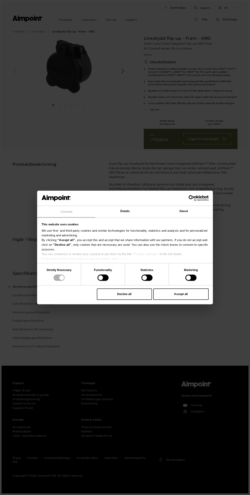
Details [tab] (125, 211)
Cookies (124, 258)
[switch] (103, 278)
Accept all (181, 294)
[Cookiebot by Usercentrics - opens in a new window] (191, 198)
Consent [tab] (66, 211)
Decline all (124, 294)
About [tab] (183, 211)
